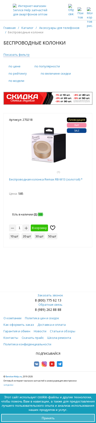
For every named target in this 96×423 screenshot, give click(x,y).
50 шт (52, 236)
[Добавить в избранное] (52, 227)
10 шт (14, 236)
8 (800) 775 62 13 (48, 300)
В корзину (39, 228)
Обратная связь (50, 304)
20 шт (27, 236)
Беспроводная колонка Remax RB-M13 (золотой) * (45, 179)
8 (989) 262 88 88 (48, 309)
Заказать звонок (50, 295)
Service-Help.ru (14, 376)
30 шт (39, 236)
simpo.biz (8, 384)
